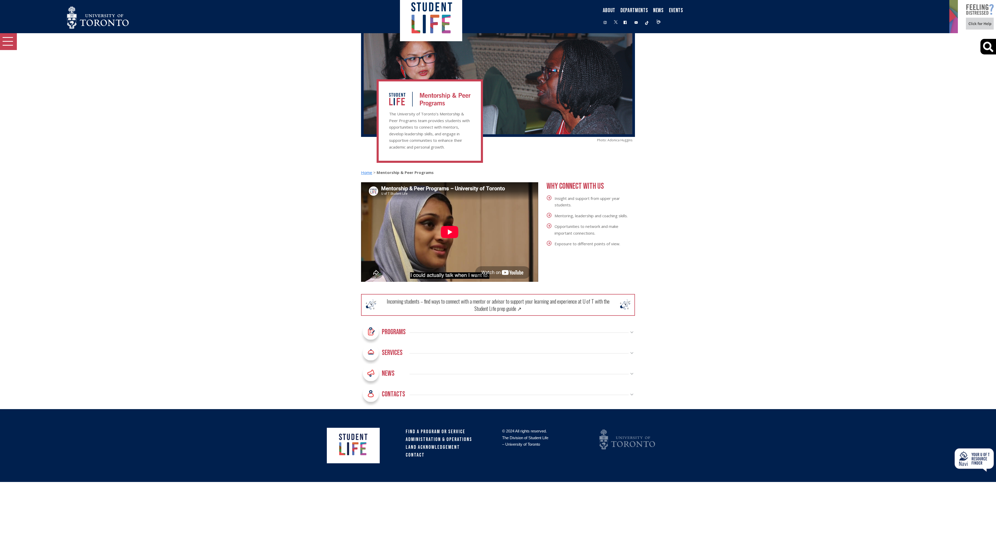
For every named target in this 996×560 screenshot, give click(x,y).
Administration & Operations (439, 439)
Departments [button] (634, 10)
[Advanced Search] (988, 46)
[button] (8, 41)
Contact (415, 455)
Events (676, 10)
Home (366, 172)
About (609, 10)
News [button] (658, 10)
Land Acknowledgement (433, 447)
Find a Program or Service (435, 432)
